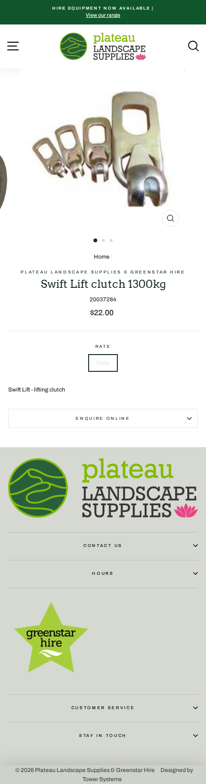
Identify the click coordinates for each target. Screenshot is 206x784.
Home (102, 257)
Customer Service (103, 707)
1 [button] (95, 240)
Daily (103, 363)
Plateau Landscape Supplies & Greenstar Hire (103, 272)
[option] (103, 12)
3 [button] (112, 241)
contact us (103, 545)
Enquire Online (103, 418)
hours (103, 573)
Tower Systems (102, 778)
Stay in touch (103, 735)
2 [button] (104, 241)
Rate (103, 346)
